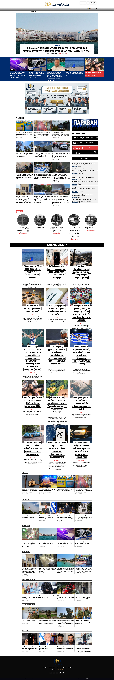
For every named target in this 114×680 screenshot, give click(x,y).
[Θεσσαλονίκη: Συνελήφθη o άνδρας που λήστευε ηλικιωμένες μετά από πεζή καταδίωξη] (37, 64)
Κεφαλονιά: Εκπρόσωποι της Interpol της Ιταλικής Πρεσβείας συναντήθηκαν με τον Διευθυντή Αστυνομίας (30, 597)
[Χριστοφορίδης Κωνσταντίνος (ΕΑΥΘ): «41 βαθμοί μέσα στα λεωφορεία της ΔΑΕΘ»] (23, 220)
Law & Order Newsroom (14, 76)
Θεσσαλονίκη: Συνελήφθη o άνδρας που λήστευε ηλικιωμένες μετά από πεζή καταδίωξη (37, 74)
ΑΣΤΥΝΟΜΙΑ (57, 45)
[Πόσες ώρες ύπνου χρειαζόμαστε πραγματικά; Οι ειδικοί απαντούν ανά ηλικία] (81, 389)
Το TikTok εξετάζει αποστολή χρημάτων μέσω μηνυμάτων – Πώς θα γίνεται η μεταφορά (57, 272)
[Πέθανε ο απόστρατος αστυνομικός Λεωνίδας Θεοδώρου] (48, 588)
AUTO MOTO (32, 457)
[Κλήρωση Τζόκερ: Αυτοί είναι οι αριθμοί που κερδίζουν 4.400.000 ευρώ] (24, 125)
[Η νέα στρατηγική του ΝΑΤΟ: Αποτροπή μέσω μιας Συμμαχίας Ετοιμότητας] (57, 220)
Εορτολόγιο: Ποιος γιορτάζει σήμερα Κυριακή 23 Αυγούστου (83, 143)
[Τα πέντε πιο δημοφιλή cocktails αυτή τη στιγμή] (33, 297)
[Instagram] (84, 2)
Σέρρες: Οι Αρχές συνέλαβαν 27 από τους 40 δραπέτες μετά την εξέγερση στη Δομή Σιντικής (42, 155)
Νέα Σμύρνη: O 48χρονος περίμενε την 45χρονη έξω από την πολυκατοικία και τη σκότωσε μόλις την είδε (43, 199)
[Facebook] (81, 2)
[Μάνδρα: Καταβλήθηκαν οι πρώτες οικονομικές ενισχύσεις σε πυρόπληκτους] (81, 257)
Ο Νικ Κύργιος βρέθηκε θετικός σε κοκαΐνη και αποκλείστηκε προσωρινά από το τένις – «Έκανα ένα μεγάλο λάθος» (57, 355)
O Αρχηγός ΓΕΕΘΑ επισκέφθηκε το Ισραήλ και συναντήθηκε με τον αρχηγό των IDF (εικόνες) (83, 622)
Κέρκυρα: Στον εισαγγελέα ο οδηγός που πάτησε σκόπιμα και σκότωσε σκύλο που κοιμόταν (48, 570)
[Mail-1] (63, 673)
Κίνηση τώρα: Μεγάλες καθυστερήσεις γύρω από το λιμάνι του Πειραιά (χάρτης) (84, 147)
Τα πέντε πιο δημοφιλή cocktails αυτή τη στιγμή (32, 308)
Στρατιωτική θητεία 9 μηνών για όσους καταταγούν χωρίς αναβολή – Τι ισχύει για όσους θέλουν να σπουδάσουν (47, 622)
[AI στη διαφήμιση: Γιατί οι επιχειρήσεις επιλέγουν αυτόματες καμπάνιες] (57, 297)
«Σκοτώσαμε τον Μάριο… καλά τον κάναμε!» (91, 228)
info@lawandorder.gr (59, 669)
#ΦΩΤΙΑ (45, 11)
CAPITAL (67, 69)
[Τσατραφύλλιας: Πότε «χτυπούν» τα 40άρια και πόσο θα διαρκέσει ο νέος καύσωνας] (24, 146)
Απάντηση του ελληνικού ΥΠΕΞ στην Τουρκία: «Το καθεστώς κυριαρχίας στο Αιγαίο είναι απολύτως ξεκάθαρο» (83, 517)
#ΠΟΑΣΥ (60, 11)
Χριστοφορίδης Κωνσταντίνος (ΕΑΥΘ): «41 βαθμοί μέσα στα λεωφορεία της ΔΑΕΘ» (23, 230)
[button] (96, 9)
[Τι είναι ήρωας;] (40, 220)
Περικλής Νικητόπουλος (40, 228)
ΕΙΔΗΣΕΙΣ (75, 166)
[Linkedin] (88, 2)
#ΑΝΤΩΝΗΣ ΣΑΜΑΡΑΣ (67, 11)
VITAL (86, 69)
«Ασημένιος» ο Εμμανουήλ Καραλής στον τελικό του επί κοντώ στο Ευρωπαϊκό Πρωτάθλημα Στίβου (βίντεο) (81, 355)
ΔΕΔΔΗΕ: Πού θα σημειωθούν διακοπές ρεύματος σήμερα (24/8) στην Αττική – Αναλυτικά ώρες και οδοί (85, 138)
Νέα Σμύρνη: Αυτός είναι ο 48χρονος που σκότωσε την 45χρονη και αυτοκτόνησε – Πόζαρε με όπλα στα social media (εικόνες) (61, 177)
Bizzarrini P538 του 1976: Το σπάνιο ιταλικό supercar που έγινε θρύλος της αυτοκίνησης (33, 448)
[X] (94, 2)
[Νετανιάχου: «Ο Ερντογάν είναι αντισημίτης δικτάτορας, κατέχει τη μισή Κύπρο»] (48, 639)
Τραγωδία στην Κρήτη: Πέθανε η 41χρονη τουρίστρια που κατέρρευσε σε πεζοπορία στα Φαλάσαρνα (47, 491)
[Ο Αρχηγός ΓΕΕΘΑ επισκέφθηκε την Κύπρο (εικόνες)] (30, 613)
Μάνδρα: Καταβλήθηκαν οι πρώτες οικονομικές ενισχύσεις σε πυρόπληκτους (81, 272)
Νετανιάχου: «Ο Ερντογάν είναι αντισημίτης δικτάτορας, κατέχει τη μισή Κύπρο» (48, 648)
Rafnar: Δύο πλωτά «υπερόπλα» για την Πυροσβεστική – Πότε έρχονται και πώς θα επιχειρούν (65, 597)
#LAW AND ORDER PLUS (77, 11)
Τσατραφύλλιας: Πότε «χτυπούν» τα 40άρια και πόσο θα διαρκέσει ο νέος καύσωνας (24, 155)
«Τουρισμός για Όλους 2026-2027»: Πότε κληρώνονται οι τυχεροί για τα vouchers (74, 74)
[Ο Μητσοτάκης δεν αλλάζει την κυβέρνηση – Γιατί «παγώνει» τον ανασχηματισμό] (48, 508)
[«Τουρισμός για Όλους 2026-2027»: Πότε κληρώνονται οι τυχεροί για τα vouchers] (74, 64)
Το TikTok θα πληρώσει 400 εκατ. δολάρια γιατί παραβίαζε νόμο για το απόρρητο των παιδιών (29, 648)
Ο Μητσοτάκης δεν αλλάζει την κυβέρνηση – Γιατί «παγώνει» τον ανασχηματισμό (46, 517)
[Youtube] (60, 673)
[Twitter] (54, 673)
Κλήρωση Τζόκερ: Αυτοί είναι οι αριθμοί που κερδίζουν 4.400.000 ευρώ (24, 134)
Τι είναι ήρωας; (40, 227)
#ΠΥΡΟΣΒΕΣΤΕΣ (40, 11)
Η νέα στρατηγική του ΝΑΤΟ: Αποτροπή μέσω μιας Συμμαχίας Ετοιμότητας (57, 230)
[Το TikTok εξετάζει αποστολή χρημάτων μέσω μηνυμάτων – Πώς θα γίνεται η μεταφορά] (57, 257)
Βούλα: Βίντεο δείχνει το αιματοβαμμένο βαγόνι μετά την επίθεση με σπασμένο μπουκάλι (60, 134)
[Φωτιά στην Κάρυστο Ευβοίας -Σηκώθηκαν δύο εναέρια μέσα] (30, 508)
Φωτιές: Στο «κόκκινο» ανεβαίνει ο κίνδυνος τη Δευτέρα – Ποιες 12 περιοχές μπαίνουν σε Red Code (24, 176)
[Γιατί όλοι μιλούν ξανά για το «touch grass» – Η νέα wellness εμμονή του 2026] (94, 64)
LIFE (32, 314)
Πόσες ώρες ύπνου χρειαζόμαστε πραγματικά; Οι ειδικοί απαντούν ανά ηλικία (81, 403)
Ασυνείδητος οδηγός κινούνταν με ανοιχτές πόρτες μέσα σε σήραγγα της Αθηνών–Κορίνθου (18, 74)
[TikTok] (91, 2)
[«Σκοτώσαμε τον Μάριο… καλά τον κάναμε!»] (91, 220)
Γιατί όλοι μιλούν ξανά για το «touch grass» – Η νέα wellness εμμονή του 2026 (94, 74)
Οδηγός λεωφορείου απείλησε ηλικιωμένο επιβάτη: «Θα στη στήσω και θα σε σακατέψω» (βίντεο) (42, 135)
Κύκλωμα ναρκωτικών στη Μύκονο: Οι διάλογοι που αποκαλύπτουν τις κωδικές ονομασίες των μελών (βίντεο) (84, 188)
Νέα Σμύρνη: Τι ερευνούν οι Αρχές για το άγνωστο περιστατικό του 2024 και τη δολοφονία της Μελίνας (61, 156)
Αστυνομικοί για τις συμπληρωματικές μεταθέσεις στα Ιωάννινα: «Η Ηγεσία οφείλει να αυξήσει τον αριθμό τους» (83, 597)
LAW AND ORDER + (57, 244)
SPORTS (32, 372)
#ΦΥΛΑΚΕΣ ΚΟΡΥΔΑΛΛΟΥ (53, 11)
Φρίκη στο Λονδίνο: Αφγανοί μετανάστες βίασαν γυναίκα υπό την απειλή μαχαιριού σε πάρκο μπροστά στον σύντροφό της (66, 648)
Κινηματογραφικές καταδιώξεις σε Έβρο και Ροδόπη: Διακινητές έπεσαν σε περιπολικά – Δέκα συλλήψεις (42, 176)
